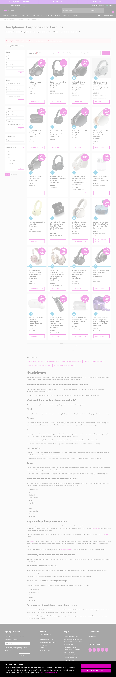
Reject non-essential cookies (96, 670)
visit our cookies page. (48, 672)
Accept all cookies (96, 666)
